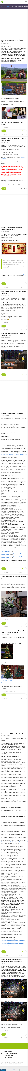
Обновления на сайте (9, 691)
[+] (20, 131)
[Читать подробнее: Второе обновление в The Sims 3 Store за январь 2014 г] (3, 283)
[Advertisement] (14, 24)
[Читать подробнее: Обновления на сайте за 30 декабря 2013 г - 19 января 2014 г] (3, 694)
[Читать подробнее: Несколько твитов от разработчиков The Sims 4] (3, 326)
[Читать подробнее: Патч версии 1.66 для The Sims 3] (3, 951)
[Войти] (6, 2)
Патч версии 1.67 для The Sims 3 (12, 413)
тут (23, 274)
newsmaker (5, 134)
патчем (11, 171)
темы (7, 169)
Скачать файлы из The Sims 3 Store (13, 184)
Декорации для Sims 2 (7, 682)
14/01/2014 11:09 (5, 963)
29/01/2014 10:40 (5, 337)
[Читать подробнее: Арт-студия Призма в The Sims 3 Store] (3, 131)
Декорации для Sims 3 (7, 659)
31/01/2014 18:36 (5, 43)
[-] (24, 131)
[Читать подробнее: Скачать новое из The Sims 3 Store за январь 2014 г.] (3, 188)
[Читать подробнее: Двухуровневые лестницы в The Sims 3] (3, 623)
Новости (6, 127)
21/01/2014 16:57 (5, 634)
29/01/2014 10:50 (5, 295)
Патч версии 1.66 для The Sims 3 (12, 734)
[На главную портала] (2, 2)
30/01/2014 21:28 (5, 231)
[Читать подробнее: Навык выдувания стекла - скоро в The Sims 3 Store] (3, 374)
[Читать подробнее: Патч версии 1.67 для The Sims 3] (3, 568)
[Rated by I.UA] (16, 1070)
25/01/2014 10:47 (5, 580)
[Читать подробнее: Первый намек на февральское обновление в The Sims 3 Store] (3, 1034)
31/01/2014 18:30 (5, 142)
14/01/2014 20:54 (5, 735)
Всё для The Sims (5, 6)
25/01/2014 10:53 (5, 415)
